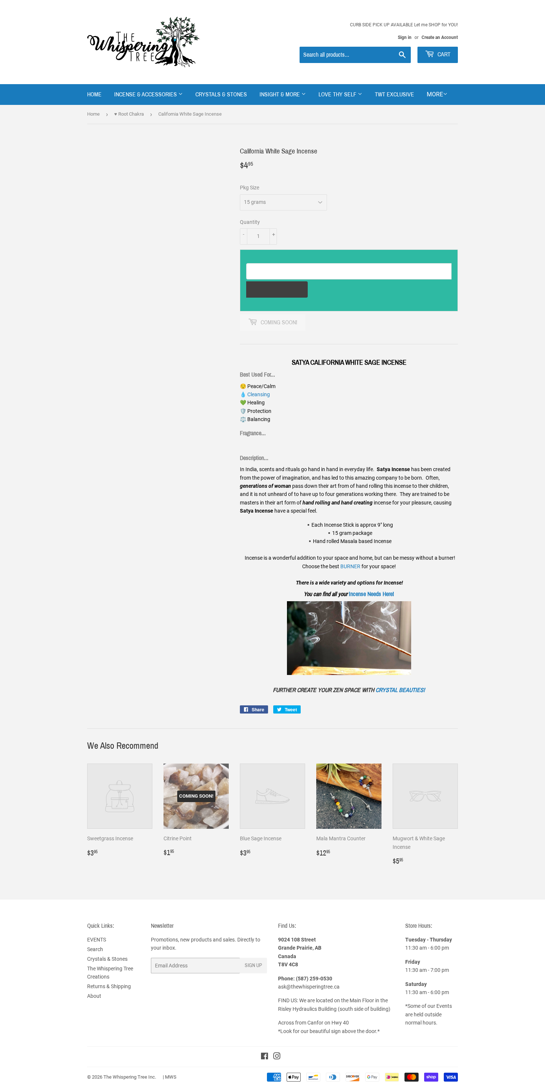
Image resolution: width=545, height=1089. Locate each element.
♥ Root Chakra (129, 114)
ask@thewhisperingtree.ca (309, 987)
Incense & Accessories (146, 94)
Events (444, 1006)
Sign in (405, 37)
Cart (443, 54)
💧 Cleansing (255, 394)
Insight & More (280, 94)
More (435, 94)
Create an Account (440, 37)
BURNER (350, 566)
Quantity (250, 222)
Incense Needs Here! (371, 594)
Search (95, 949)
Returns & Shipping (109, 986)
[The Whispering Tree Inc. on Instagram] (277, 1057)
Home (94, 94)
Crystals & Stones (221, 94)
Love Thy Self (338, 94)
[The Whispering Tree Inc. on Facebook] (264, 1057)
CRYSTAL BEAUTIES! (400, 690)
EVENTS (96, 940)
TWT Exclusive (394, 94)
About (94, 996)
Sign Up (253, 965)
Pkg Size (249, 188)
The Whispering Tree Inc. (129, 1077)
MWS (170, 1077)
